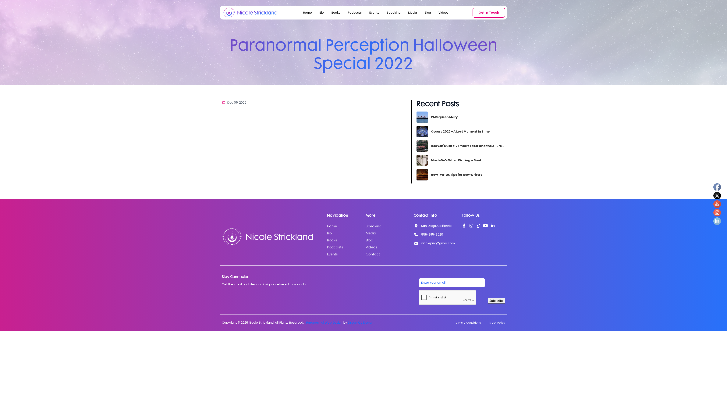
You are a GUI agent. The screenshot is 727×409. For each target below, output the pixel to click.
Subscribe (496, 301)
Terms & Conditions (467, 323)
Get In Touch (489, 12)
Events (374, 12)
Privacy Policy (496, 323)
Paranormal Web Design (324, 322)
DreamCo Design (360, 322)
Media (412, 12)
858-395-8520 (432, 234)
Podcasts (355, 12)
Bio (321, 12)
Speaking (393, 12)
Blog (427, 12)
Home (307, 12)
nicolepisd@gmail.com (438, 243)
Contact (373, 254)
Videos (443, 12)
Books (335, 12)
